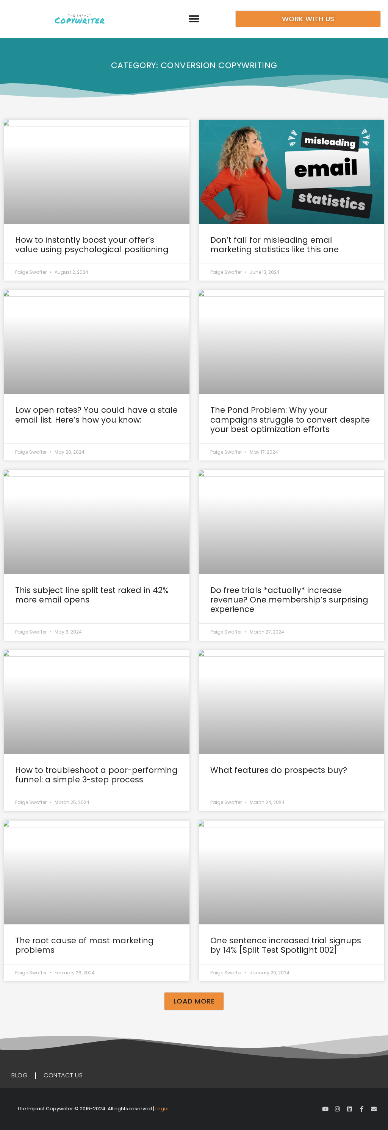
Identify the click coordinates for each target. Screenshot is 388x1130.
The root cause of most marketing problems (84, 945)
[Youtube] (325, 1109)
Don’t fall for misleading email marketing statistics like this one (274, 244)
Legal (162, 1108)
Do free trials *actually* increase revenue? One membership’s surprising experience (289, 600)
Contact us (63, 1075)
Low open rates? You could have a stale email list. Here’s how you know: (96, 414)
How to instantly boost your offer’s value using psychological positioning (92, 244)
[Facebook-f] (362, 1109)
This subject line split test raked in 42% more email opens (92, 595)
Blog (19, 1075)
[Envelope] (374, 1109)
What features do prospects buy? (278, 770)
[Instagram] (337, 1109)
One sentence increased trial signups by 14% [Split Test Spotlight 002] (285, 945)
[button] (193, 19)
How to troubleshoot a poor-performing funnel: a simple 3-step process (96, 775)
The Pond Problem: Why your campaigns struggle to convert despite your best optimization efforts (290, 419)
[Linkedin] (349, 1109)
